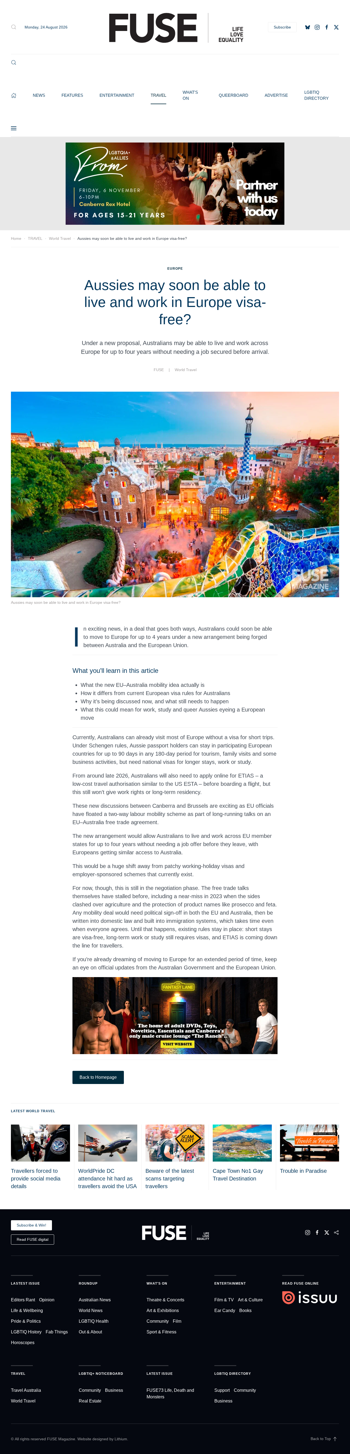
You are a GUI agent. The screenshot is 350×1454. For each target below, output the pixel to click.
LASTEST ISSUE (25, 1283)
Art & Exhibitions (163, 1310)
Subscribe (282, 27)
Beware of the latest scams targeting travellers (169, 1178)
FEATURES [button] (72, 95)
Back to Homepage (98, 1077)
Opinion (46, 1299)
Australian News (95, 1299)
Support (222, 1390)
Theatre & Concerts (165, 1299)
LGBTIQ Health (94, 1321)
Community (158, 1321)
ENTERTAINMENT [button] (117, 95)
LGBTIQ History (26, 1332)
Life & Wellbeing (27, 1310)
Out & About (90, 1332)
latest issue (160, 1374)
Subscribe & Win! (31, 1225)
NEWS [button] (39, 95)
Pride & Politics (26, 1321)
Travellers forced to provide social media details (35, 1178)
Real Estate (90, 1401)
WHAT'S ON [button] (190, 95)
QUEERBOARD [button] (233, 95)
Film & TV (224, 1299)
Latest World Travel (33, 1111)
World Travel (186, 370)
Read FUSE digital (32, 1239)
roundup (88, 1283)
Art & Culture (250, 1299)
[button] (13, 27)
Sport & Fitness (161, 1332)
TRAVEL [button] (158, 95)
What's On (157, 1283)
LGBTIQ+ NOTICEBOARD (101, 1374)
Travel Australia (26, 1390)
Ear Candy (224, 1310)
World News (91, 1310)
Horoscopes (22, 1342)
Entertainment (230, 1283)
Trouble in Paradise (303, 1171)
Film (177, 1321)
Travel (18, 1374)
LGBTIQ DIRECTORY (316, 95)
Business (114, 1390)
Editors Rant (23, 1299)
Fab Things (57, 1332)
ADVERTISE (276, 95)
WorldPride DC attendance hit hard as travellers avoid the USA (107, 1178)
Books (245, 1310)
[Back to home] (175, 27)
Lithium (121, 1439)
